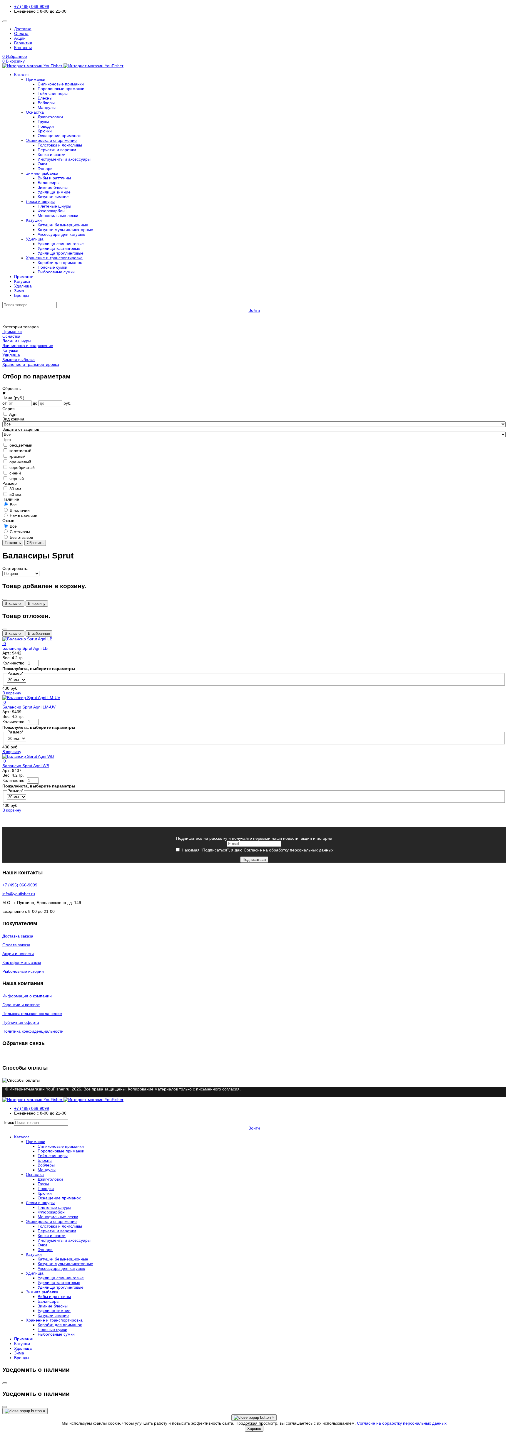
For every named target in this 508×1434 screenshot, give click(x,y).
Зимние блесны (53, 187)
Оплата (21, 33)
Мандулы (47, 107)
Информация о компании (27, 996)
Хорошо (254, 1428)
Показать (13, 543)
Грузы (43, 121)
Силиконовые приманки (61, 84)
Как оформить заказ (21, 962)
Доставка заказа (17, 936)
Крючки (45, 131)
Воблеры (46, 102)
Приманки (35, 79)
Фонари (45, 168)
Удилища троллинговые (60, 253)
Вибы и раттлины (54, 178)
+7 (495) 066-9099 (31, 6)
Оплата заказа (16, 944)
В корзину (37, 603)
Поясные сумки (52, 267)
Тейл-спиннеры (53, 93)
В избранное (39, 633)
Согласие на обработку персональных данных (288, 850)
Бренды (21, 295)
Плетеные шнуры (54, 206)
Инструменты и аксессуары (64, 159)
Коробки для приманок (60, 262)
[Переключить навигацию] (4, 21)
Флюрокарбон (51, 210)
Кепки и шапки (52, 154)
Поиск (8, 1122)
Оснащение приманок (59, 135)
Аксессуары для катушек (61, 234)
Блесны (45, 98)
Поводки (46, 126)
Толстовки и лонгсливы (60, 145)
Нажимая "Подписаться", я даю (257, 850)
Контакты (23, 47)
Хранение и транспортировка (54, 257)
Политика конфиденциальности (32, 1031)
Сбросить (35, 543)
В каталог (13, 603)
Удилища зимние (54, 192)
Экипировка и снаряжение (51, 140)
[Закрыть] (4, 599)
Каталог (21, 74)
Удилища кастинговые (59, 248)
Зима (19, 290)
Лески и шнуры (40, 201)
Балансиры (48, 182)
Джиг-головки (50, 117)
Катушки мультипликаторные (65, 229)
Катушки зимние (53, 196)
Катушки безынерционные (63, 225)
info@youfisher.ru (18, 893)
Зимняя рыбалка (42, 173)
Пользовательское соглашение (32, 1013)
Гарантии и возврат (21, 1004)
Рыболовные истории (23, 971)
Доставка (22, 28)
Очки (42, 163)
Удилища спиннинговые (61, 243)
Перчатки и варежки (57, 149)
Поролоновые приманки (61, 88)
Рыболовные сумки (56, 272)
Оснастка (35, 112)
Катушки (34, 220)
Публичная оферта (20, 1022)
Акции (20, 38)
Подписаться (254, 859)
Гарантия (23, 43)
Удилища (35, 239)
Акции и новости (18, 953)
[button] (254, 61)
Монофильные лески (58, 215)
